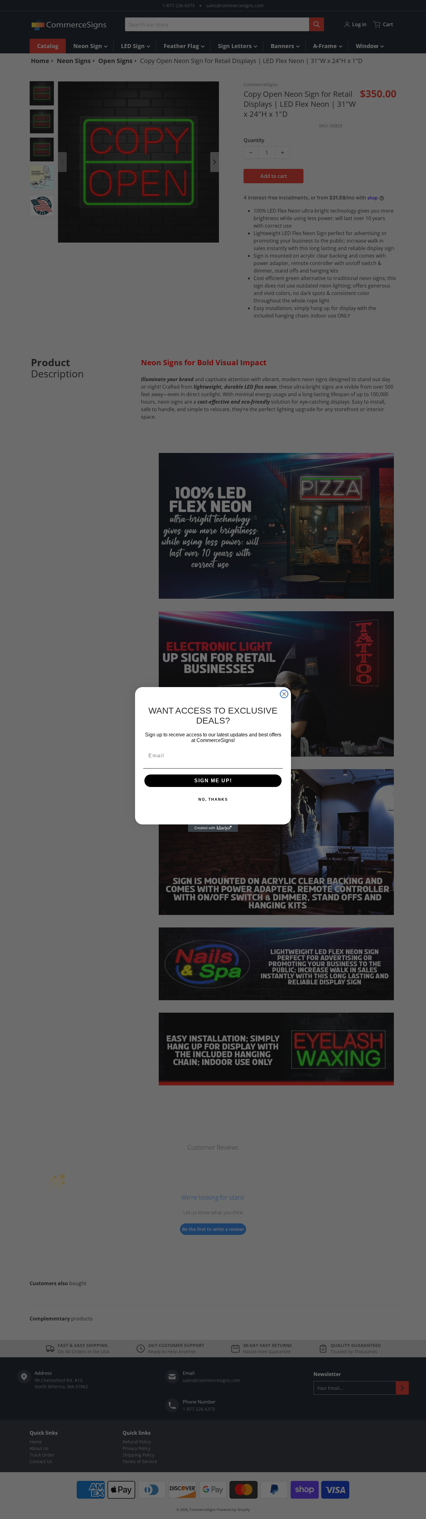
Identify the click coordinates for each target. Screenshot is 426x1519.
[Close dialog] (284, 694)
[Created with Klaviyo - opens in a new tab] (213, 828)
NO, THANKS (213, 799)
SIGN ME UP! (213, 780)
